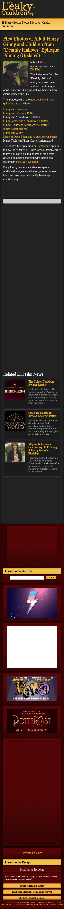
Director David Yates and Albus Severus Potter (30, 136)
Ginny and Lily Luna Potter (18, 113)
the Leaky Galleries (27, 161)
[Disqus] (32, 247)
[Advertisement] (32, 498)
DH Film (35, 69)
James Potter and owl (15, 128)
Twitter (41, 146)
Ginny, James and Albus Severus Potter (25, 120)
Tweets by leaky (32, 852)
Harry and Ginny (13, 132)
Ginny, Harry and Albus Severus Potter (26, 124)
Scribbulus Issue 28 (32, 869)
